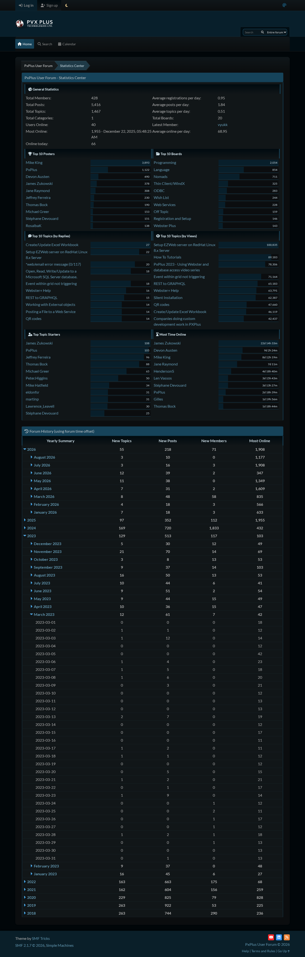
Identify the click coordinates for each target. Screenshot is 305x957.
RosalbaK (33, 225)
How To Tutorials (167, 257)
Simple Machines (60, 945)
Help (245, 951)
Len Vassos (163, 378)
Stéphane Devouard (42, 218)
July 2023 (42, 583)
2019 (31, 905)
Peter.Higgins (37, 378)
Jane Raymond (38, 190)
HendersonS (164, 371)
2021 (31, 889)
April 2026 (42, 488)
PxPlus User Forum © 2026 (267, 944)
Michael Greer (37, 211)
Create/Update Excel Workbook (52, 244)
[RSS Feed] (287, 937)
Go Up (283, 951)
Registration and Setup (172, 218)
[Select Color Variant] (284, 5)
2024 (31, 528)
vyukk (223, 124)
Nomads (161, 176)
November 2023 (47, 551)
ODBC (159, 190)
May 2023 (42, 598)
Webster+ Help (38, 290)
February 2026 (46, 504)
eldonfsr (32, 392)
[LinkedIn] (279, 937)
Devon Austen (37, 176)
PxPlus (31, 169)
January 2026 (45, 512)
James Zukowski (39, 183)
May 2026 (42, 480)
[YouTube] (271, 937)
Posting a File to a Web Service (51, 311)
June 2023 (42, 590)
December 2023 (47, 543)
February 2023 (46, 866)
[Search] (262, 32)
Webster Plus (165, 225)
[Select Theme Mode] (66, 5)
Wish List (161, 197)
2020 (31, 897)
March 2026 (44, 496)
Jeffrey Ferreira (38, 197)
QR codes (33, 318)
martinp (32, 399)
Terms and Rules (263, 951)
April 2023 (42, 606)
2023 (31, 535)
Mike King (34, 162)
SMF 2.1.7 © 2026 (30, 945)
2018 (31, 913)
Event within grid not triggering (51, 283)
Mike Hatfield (37, 385)
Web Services (165, 204)
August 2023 (44, 575)
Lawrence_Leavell (40, 406)
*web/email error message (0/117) (53, 264)
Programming (165, 162)
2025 (31, 520)
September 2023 (48, 567)
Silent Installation (168, 297)
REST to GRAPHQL (41, 297)
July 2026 (42, 465)
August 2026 (44, 457)
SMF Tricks (41, 938)
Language (161, 169)
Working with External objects (50, 304)
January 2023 (45, 873)
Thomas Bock (37, 204)
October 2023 (46, 559)
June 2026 (42, 473)
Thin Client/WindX (169, 183)
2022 (31, 881)
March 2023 (44, 614)
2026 (31, 449)
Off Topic (161, 211)
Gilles (158, 399)
